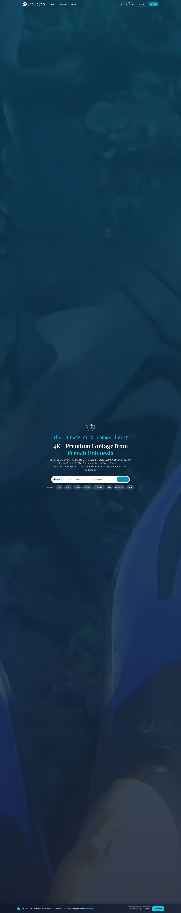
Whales (77, 487)
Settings (135, 909)
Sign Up (153, 4)
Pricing (73, 4)
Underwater (119, 487)
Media (52, 4)
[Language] (122, 4)
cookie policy (89, 909)
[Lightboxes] (133, 4)
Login (142, 4)
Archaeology (99, 487)
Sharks (68, 487)
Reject (146, 909)
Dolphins (87, 487)
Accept (159, 909)
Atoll (109, 487)
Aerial (59, 487)
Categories (63, 4)
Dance (130, 487)
